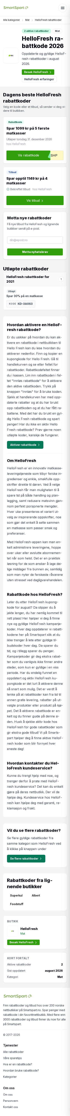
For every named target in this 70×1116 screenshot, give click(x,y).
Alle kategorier (11, 19)
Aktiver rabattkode (23, 444)
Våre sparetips (12, 1058)
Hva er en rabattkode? (17, 1064)
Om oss (8, 1094)
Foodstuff (16, 904)
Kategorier (10, 1076)
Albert (36, 895)
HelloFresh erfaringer (39, 79)
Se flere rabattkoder (24, 858)
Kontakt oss (10, 1107)
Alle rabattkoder (13, 1051)
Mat (27, 19)
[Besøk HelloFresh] (11, 55)
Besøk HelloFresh (36, 72)
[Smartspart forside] (16, 8)
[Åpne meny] (62, 8)
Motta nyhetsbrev (35, 252)
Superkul (16, 895)
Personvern (10, 1100)
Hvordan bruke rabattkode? (21, 1070)
